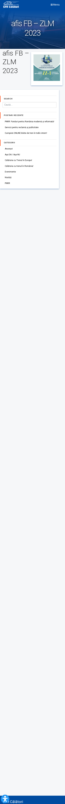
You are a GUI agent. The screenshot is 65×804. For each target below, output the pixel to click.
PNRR (7, 183)
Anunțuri (9, 149)
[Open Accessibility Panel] (5, 799)
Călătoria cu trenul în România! (19, 166)
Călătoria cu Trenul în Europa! (18, 160)
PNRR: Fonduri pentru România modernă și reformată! (29, 121)
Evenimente (10, 172)
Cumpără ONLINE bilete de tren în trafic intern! (26, 133)
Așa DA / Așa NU (12, 154)
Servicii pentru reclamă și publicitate (21, 127)
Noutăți (8, 177)
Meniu (56, 4)
